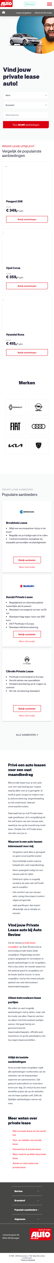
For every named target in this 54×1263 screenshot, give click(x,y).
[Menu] (50, 4)
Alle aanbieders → (27, 734)
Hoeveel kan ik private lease (27, 1149)
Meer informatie (27, 566)
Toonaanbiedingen (26, 124)
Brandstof (19, 1200)
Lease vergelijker (24, 12)
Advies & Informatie (43, 12)
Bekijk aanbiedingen (27, 219)
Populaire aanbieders (25, 1209)
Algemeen (19, 1219)
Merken (18, 1191)
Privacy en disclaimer (28, 1260)
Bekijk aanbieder (27, 560)
